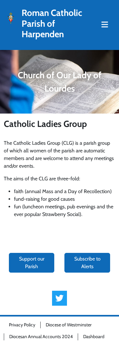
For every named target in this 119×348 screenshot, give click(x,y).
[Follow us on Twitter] (59, 298)
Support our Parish (31, 262)
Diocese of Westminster (69, 325)
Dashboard (93, 336)
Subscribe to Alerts (87, 262)
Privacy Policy (22, 325)
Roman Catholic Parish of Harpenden (52, 23)
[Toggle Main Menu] (104, 25)
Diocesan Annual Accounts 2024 (41, 336)
